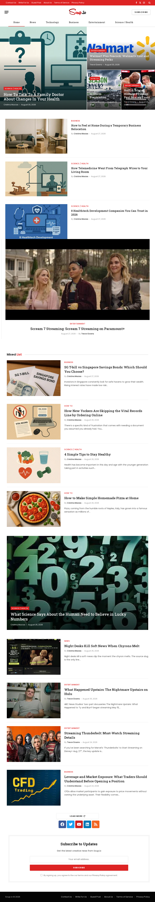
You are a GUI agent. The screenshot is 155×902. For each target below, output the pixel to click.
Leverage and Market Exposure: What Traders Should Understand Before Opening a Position (105, 779)
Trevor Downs (96, 64)
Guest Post (36, 2)
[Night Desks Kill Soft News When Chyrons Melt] (34, 657)
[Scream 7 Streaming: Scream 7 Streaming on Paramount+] (77, 279)
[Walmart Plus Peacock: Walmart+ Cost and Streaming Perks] (121, 48)
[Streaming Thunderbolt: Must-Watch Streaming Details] (34, 744)
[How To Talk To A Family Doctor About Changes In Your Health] (43, 68)
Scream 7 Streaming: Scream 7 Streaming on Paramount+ (77, 329)
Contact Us (11, 2)
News (33, 22)
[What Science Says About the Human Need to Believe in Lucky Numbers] (77, 583)
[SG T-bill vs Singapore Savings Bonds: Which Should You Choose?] (34, 378)
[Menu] (6, 12)
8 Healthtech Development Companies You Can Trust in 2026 (109, 212)
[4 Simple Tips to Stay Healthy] (34, 465)
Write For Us (23, 2)
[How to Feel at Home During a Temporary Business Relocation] (36, 136)
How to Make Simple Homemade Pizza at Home (101, 498)
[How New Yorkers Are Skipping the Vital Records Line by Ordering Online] (34, 422)
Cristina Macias (11, 104)
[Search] (149, 2)
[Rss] (95, 824)
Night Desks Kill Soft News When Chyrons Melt (101, 646)
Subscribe (141, 12)
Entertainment (97, 22)
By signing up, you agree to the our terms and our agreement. (80, 875)
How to (95, 78)
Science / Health (124, 22)
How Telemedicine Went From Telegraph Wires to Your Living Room (109, 170)
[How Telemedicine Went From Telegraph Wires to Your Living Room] (36, 179)
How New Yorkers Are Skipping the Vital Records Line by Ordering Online (103, 413)
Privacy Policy (78, 2)
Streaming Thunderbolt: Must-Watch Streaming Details (102, 735)
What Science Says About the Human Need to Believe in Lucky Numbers (68, 617)
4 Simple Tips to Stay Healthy (87, 454)
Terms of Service (61, 2)
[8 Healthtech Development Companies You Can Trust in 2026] (36, 221)
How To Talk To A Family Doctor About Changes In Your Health (34, 96)
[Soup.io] (77, 12)
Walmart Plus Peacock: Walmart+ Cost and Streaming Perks (119, 57)
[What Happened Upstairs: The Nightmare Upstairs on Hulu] (34, 700)
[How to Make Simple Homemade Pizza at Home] (34, 509)
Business (74, 22)
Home (16, 22)
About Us (48, 2)
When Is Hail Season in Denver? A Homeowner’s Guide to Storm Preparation (104, 90)
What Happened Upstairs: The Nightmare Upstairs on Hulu (106, 691)
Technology (52, 22)
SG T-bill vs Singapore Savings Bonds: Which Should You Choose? (105, 369)
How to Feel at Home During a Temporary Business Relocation (106, 127)
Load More (76, 816)
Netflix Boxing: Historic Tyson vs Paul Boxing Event (137, 94)
